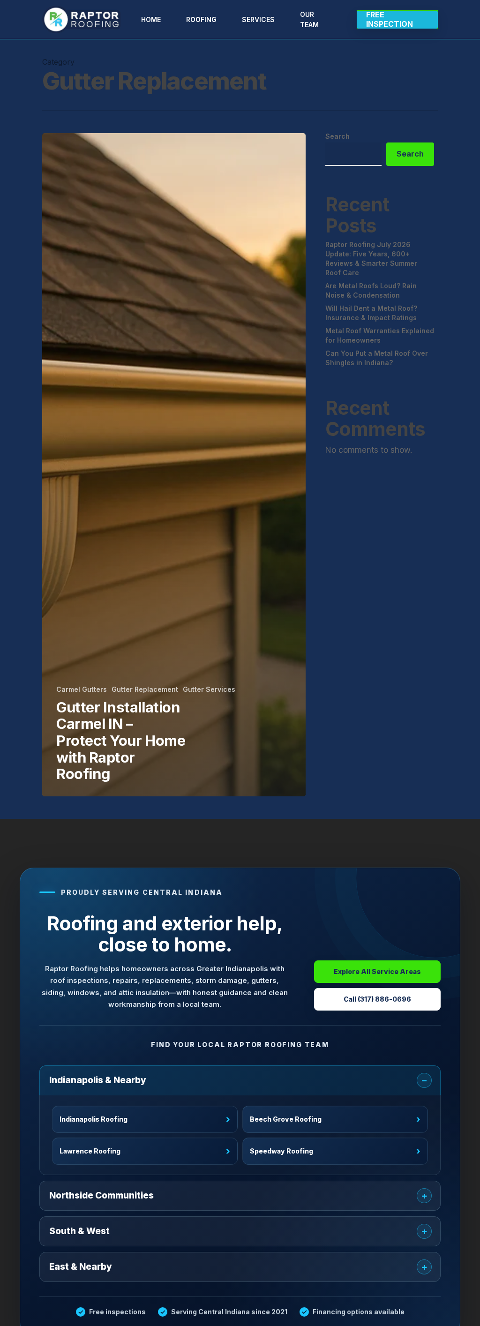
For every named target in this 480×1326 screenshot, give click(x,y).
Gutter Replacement (145, 689)
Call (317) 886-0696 (377, 999)
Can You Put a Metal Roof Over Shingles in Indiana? (376, 358)
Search (337, 136)
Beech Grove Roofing (335, 1119)
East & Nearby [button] (80, 1266)
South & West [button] (79, 1231)
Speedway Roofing (335, 1151)
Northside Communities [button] (101, 1195)
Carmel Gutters (81, 689)
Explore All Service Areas (377, 971)
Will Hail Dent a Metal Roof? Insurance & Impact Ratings (371, 313)
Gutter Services (209, 689)
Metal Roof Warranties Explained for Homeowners (379, 335)
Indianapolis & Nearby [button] (97, 1080)
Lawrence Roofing (145, 1151)
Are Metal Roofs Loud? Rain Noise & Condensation (371, 290)
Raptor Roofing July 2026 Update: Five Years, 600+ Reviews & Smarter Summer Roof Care (371, 258)
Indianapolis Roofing (145, 1119)
